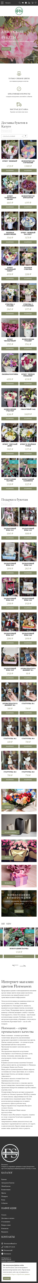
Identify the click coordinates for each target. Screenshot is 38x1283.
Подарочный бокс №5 (10, 599)
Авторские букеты (7, 1183)
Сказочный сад (28, 409)
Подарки (4, 1196)
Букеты (4, 1179)
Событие (4, 1203)
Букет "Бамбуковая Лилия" (10, 197)
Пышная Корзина (10, 374)
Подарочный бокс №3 (10, 564)
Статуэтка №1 (28, 703)
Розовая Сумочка (28, 268)
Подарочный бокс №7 (10, 634)
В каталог (6, 49)
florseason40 (8, 1250)
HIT (3, 924)
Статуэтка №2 (10, 738)
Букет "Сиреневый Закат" (10, 269)
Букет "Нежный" (10, 161)
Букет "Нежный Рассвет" (28, 233)
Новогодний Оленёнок (28, 480)
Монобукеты (5, 1186)
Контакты (4, 1228)
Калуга (8, 3)
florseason (7, 1254)
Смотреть (19, 911)
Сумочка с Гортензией (28, 305)
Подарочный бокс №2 (28, 529)
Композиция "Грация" (28, 340)
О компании (5, 1222)
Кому (3, 1200)
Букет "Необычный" (10, 340)
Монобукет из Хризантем (28, 197)
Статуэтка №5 (28, 772)
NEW (8, 924)
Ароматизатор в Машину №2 (9, 704)
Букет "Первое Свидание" (28, 375)
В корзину (10, 170)
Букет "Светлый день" (10, 445)
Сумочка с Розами (10, 305)
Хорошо (7, 1278)
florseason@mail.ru (10, 1243)
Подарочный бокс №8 (28, 634)
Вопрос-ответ (6, 1225)
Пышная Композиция (10, 233)
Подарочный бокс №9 (10, 669)
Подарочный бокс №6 (28, 599)
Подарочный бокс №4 (28, 564)
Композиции (5, 1189)
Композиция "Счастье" (10, 410)
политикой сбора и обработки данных (16, 1274)
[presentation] (30, 60)
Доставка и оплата (7, 1218)
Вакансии (4, 1232)
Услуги (3, 1215)
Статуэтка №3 (28, 738)
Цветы (3, 1193)
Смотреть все (6, 131)
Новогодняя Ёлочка (10, 480)
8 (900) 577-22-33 (9, 1247)
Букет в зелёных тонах (28, 445)
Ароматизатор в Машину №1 (28, 669)
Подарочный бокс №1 (10, 529)
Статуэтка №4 (10, 772)
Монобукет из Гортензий (28, 162)
